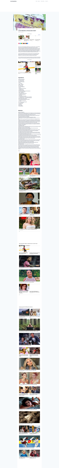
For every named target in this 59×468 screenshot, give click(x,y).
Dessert (19, 29)
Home (36, 1)
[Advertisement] (29, 7)
